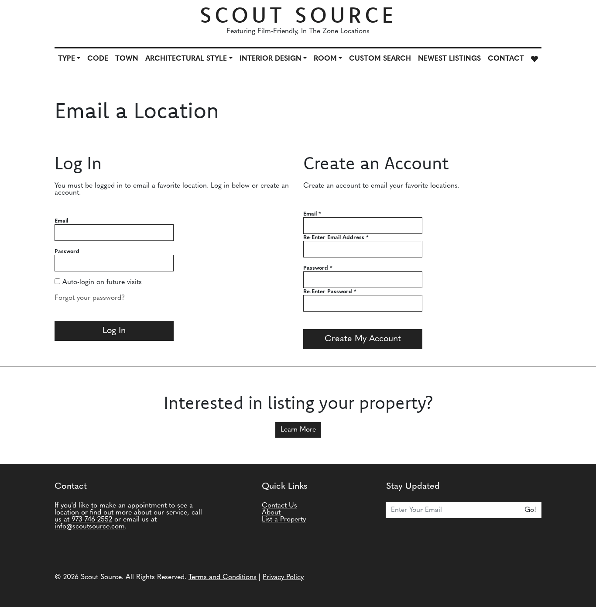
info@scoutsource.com (90, 526)
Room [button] (325, 58)
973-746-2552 (92, 519)
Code (97, 58)
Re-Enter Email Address (336, 237)
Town (126, 58)
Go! (530, 510)
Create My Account (363, 339)
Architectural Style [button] (186, 58)
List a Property (284, 519)
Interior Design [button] (270, 58)
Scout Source (298, 14)
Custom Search (380, 58)
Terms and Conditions (222, 577)
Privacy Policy (283, 577)
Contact (506, 58)
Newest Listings (449, 58)
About (271, 512)
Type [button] (66, 58)
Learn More (298, 429)
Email (61, 221)
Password (67, 251)
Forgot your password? (90, 298)
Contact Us (279, 505)
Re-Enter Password (329, 292)
